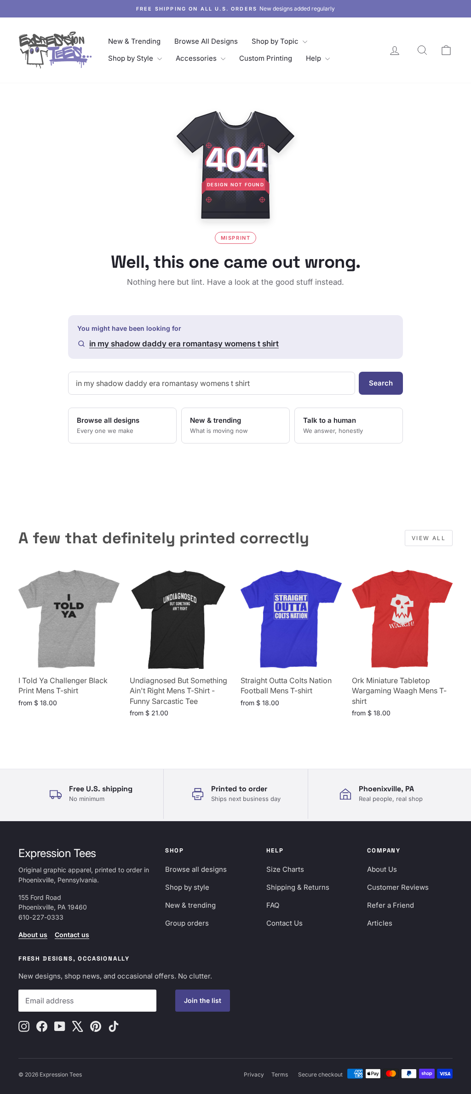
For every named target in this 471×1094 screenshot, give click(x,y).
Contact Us (284, 923)
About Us (382, 869)
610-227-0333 (40, 917)
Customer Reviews (398, 887)
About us (32, 935)
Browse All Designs (206, 41)
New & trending (190, 905)
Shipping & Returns (297, 887)
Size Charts (285, 869)
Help (314, 58)
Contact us (72, 935)
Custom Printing (265, 58)
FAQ (272, 905)
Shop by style (187, 887)
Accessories (197, 58)
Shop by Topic (276, 41)
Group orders (187, 923)
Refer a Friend (390, 905)
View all (429, 538)
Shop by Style (131, 58)
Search (381, 383)
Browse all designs (196, 869)
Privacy (254, 1074)
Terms (279, 1074)
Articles (379, 923)
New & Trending (134, 41)
